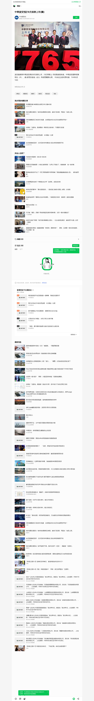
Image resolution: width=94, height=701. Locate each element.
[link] (20, 699)
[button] (16, 699)
